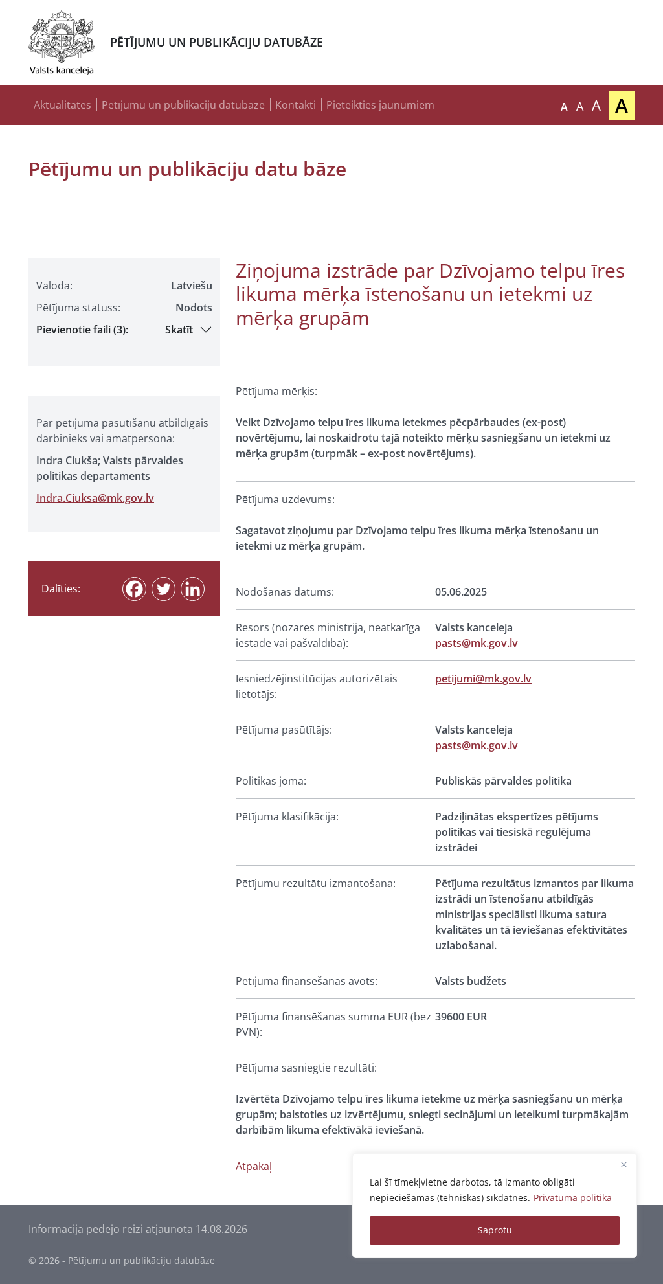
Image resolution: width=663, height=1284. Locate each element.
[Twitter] (163, 589)
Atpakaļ (254, 1166)
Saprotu (495, 1230)
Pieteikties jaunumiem (380, 105)
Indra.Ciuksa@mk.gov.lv (95, 498)
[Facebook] (134, 589)
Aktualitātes (62, 105)
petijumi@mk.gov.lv (483, 678)
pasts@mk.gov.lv (476, 643)
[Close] (623, 1164)
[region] (494, 1205)
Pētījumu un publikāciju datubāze (183, 105)
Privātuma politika (573, 1197)
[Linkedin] (193, 589)
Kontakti (295, 105)
